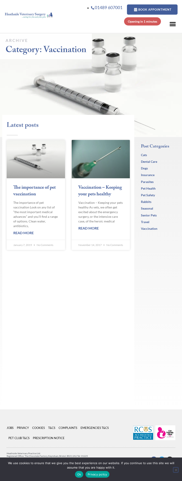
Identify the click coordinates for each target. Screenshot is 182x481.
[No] (176, 470)
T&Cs (51, 428)
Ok (79, 474)
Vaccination (149, 228)
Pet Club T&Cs (19, 438)
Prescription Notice (49, 438)
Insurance (147, 175)
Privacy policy (97, 474)
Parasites (147, 182)
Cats (144, 155)
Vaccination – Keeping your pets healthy (100, 191)
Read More (23, 233)
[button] (173, 24)
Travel (145, 222)
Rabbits (146, 202)
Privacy (23, 428)
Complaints (68, 428)
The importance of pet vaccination (34, 191)
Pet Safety (148, 195)
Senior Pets (149, 215)
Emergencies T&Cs (95, 428)
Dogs (144, 168)
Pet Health (148, 188)
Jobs (10, 428)
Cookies (38, 428)
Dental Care (149, 161)
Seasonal (147, 208)
